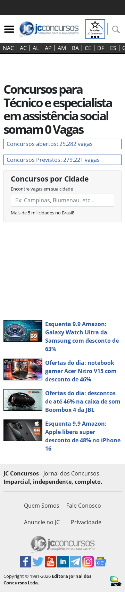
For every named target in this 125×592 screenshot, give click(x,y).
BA (75, 48)
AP (48, 48)
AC (23, 48)
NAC (8, 48)
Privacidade (86, 522)
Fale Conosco (83, 505)
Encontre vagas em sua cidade (42, 189)
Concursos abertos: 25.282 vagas (50, 144)
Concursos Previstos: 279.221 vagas (53, 160)
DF (100, 48)
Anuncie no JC (42, 522)
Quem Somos (41, 505)
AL (36, 48)
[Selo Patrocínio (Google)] (95, 28)
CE (88, 48)
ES (113, 48)
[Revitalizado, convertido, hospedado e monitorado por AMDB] (116, 580)
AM (62, 48)
